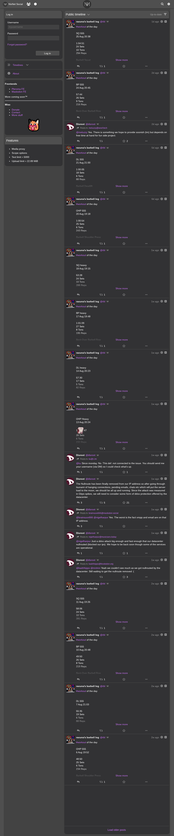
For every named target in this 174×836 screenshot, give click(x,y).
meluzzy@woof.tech (98, 128)
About (16, 73)
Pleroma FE (18, 89)
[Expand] (165, 21)
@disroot (90, 124)
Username (13, 22)
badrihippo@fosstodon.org (101, 564)
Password (12, 33)
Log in (47, 53)
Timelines (18, 65)
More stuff (17, 115)
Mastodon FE (19, 91)
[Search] (162, 4)
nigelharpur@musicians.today (102, 537)
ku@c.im (93, 459)
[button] (78, 66)
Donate (16, 109)
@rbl (102, 21)
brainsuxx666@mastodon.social (103, 513)
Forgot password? (17, 44)
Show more (122, 60)
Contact (16, 112)
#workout (81, 26)
